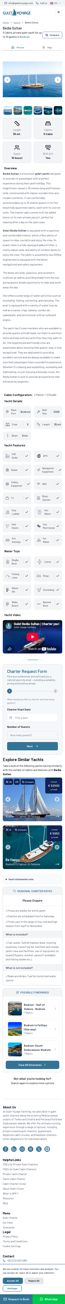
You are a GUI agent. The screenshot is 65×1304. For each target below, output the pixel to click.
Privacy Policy (10, 1242)
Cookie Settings (12, 1251)
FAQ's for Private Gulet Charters (20, 1169)
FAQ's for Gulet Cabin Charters (19, 1174)
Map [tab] (49, 47)
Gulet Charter (10, 1223)
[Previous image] (8, 799)
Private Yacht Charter (15, 1179)
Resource (8, 1203)
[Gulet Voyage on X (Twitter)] (39, 1154)
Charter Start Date (19, 709)
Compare (54, 34)
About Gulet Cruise (13, 1194)
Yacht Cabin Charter (14, 1184)
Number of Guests (18, 726)
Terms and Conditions (15, 1246)
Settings (12, 1288)
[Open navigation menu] (58, 12)
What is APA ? (10, 1199)
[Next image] (57, 799)
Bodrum (25, 36)
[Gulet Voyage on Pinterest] (47, 1154)
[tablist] (32, 47)
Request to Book (18, 1299)
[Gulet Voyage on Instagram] (30, 1154)
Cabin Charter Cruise (14, 1189)
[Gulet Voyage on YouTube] (22, 1154)
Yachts (16, 22)
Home (6, 22)
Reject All (33, 1280)
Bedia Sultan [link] (31, 22)
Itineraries (9, 1233)
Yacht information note (21, 878)
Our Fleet (8, 1228)
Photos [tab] (20, 47)
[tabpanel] (32, 84)
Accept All (13, 1280)
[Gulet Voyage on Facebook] (5, 1154)
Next (30, 746)
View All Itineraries (29, 1066)
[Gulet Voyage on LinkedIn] (14, 1154)
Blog (5, 1208)
